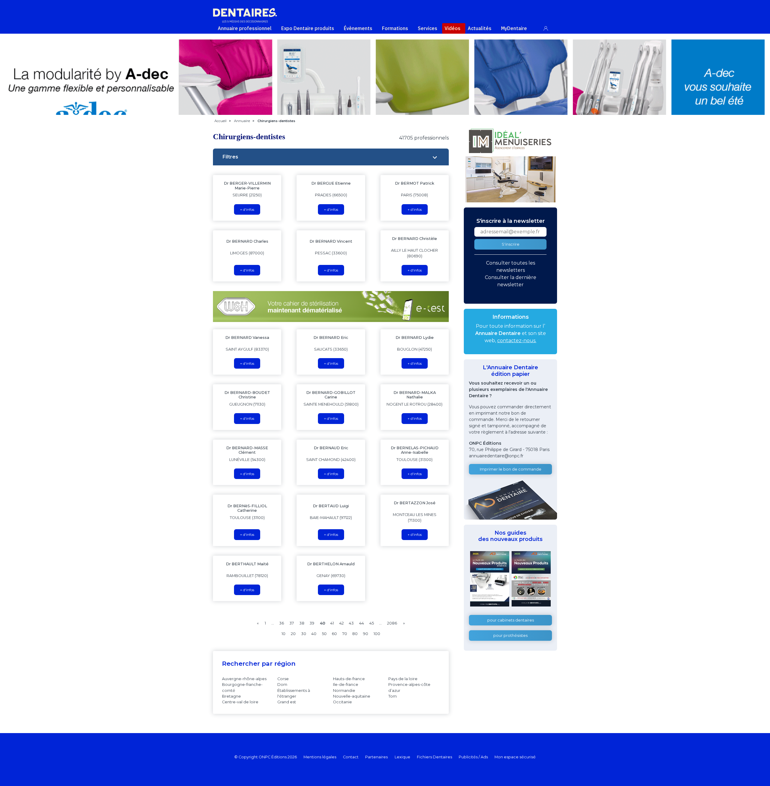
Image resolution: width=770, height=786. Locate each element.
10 (283, 633)
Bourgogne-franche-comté (242, 687)
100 (377, 633)
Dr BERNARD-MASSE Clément (247, 450)
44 (361, 623)
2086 (392, 623)
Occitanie (342, 702)
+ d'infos (247, 209)
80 (355, 633)
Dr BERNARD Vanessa (247, 337)
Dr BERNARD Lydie (415, 337)
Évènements (358, 28)
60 (334, 633)
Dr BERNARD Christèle (414, 238)
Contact (351, 757)
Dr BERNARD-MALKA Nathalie (414, 394)
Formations (395, 28)
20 (293, 633)
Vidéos (452, 28)
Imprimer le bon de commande (510, 469)
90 (365, 633)
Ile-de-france (345, 684)
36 (281, 623)
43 (351, 623)
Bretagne (231, 696)
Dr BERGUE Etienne (331, 183)
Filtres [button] (230, 157)
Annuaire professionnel (245, 28)
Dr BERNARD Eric (330, 337)
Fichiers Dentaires (434, 757)
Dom (282, 684)
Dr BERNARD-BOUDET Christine (247, 394)
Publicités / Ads (473, 757)
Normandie (344, 690)
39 (312, 623)
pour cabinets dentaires (510, 620)
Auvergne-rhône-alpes (244, 679)
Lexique (402, 757)
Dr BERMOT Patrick (414, 183)
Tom (392, 696)
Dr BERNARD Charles (247, 241)
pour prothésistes (510, 635)
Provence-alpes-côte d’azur (409, 687)
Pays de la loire (402, 679)
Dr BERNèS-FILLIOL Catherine (247, 508)
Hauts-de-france (349, 679)
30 (303, 633)
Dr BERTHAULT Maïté (247, 564)
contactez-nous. (516, 340)
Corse (283, 679)
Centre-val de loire (240, 702)
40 (313, 633)
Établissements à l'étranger (293, 693)
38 (301, 623)
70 (344, 633)
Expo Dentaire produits (307, 28)
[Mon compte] (549, 27)
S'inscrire (510, 244)
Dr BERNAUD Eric (331, 448)
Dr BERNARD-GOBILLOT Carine (331, 394)
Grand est (286, 702)
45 (371, 623)
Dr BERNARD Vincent (331, 241)
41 (332, 623)
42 (341, 623)
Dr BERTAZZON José (415, 503)
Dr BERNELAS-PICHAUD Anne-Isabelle (415, 450)
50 (324, 633)
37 (291, 623)
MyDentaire (514, 28)
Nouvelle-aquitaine (351, 696)
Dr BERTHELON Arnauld (331, 564)
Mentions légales (319, 757)
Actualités (479, 28)
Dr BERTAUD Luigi (331, 506)
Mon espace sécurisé (515, 757)
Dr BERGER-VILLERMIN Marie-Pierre (247, 185)
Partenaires (376, 757)
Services (427, 28)
